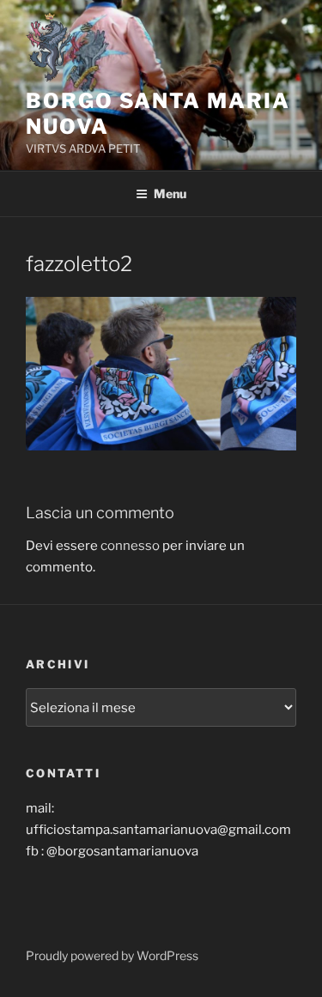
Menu (170, 193)
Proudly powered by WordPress (112, 955)
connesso (130, 545)
